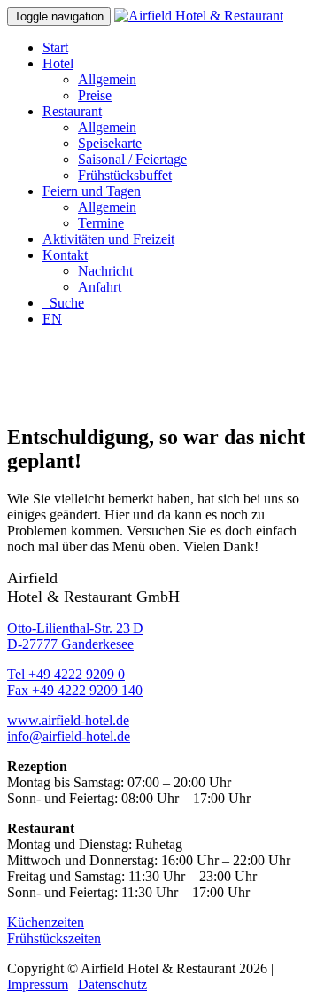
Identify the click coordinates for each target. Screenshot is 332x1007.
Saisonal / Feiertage (132, 159)
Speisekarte (110, 143)
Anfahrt (99, 286)
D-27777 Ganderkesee (70, 644)
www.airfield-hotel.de (68, 720)
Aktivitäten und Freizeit (108, 238)
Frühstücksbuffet (125, 175)
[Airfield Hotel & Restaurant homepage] (198, 15)
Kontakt (65, 254)
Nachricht (105, 270)
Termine (101, 222)
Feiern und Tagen (91, 191)
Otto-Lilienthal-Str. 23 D (75, 628)
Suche (63, 302)
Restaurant (72, 111)
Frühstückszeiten (54, 938)
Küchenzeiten (45, 922)
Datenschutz (112, 984)
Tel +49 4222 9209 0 (66, 674)
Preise (95, 95)
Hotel (57, 63)
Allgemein (107, 79)
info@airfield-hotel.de (68, 736)
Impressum (37, 984)
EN (52, 318)
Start (55, 47)
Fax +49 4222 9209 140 (75, 690)
